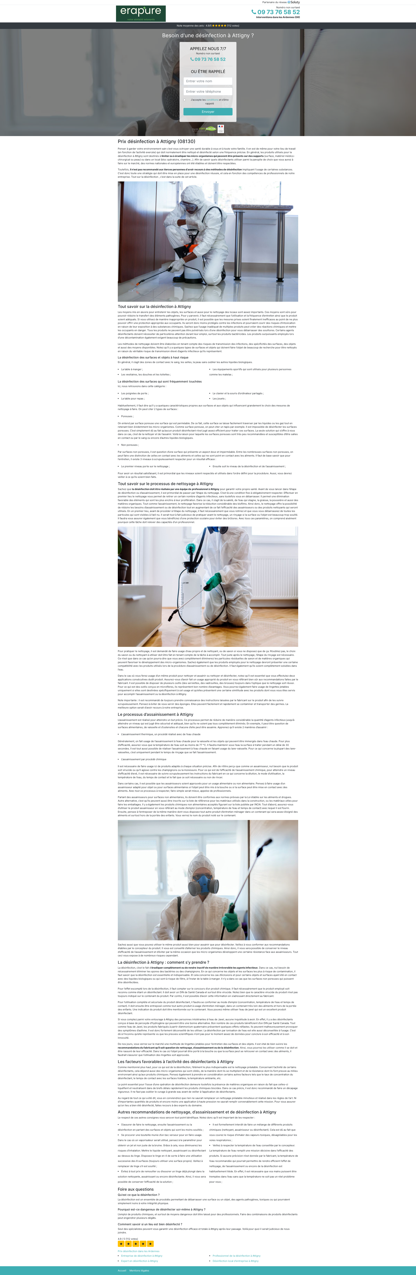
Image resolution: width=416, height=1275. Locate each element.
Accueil (122, 1270)
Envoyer (208, 112)
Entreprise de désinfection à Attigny (141, 1255)
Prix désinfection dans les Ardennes (138, 1251)
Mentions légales (139, 1270)
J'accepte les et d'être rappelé (210, 101)
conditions (212, 99)
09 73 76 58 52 (278, 12)
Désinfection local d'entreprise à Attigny (236, 1260)
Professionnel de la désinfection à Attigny (236, 1255)
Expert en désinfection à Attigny (139, 1260)
